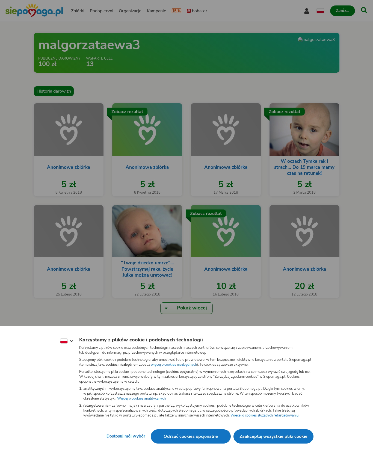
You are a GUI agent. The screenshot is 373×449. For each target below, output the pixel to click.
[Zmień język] (66, 341)
